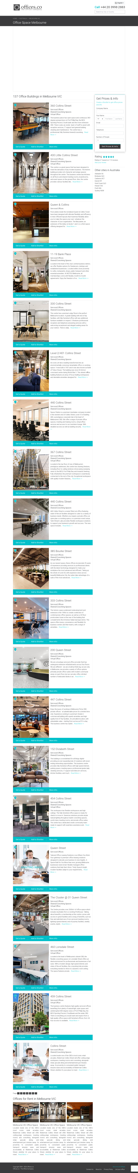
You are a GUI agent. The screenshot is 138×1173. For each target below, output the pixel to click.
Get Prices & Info (110, 146)
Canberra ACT (100, 178)
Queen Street (58, 848)
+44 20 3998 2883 (113, 7)
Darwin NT (98, 181)
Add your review (100, 162)
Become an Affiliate (119, 1167)
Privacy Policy (108, 1169)
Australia (23, 18)
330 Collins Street (60, 303)
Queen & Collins (59, 204)
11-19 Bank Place (60, 254)
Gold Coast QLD (100, 183)
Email (98, 123)
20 (15, 1045)
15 (15, 798)
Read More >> (78, 182)
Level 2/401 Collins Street (65, 353)
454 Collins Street (60, 798)
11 (15, 600)
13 (15, 699)
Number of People (102, 137)
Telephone (100, 130)
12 (15, 649)
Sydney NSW (99, 191)
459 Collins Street (60, 996)
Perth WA (98, 188)
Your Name (100, 116)
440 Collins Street (60, 402)
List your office (120, 1169)
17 (15, 897)
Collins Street (58, 1046)
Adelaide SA (99, 174)
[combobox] (119, 3)
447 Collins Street (60, 699)
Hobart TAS (99, 186)
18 (15, 946)
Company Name (102, 108)
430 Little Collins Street (64, 155)
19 (15, 996)
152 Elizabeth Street (62, 749)
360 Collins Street (60, 105)
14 (15, 748)
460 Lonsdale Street (62, 947)
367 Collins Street (60, 452)
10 (15, 550)
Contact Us (89, 1169)
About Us (99, 1169)
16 (15, 847)
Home (15, 18)
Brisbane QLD (99, 176)
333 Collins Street (60, 600)
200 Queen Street (60, 650)
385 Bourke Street (61, 551)
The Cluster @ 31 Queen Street (68, 897)
